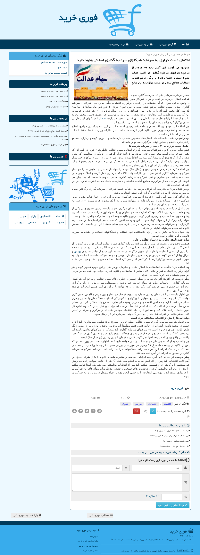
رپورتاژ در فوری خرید (88, 546)
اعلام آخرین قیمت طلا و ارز (56, 101)
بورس (77, 251)
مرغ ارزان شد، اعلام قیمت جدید (54, 91)
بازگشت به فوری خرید (25, 515)
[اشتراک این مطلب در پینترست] (80, 410)
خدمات (59, 222)
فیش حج (62, 67)
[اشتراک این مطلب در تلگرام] (99, 410)
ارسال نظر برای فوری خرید (171, 505)
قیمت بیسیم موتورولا (56, 72)
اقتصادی (152, 403)
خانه (184, 44)
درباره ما (94, 536)
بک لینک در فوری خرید (88, 541)
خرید (23, 216)
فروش (46, 222)
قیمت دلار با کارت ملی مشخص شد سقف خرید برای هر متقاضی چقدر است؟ (40, 137)
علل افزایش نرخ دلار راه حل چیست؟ (174, 446)
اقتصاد (102, 118)
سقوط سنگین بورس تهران (56, 106)
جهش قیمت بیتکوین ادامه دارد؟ (176, 441)
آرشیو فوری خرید (166, 44)
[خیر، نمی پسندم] (136, 411)
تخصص (32, 222)
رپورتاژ (19, 222)
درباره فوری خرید (142, 44)
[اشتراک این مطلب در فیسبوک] (93, 410)
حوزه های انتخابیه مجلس (54, 62)
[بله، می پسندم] (153, 411)
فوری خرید (78, 17)
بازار (33, 216)
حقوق (125, 403)
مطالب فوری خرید (99, 515)
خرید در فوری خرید (117, 44)
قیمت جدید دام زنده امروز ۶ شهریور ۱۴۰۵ (171, 431)
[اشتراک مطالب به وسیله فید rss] (74, 410)
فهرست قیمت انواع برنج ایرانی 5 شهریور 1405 (169, 436)
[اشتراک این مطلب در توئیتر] (87, 410)
